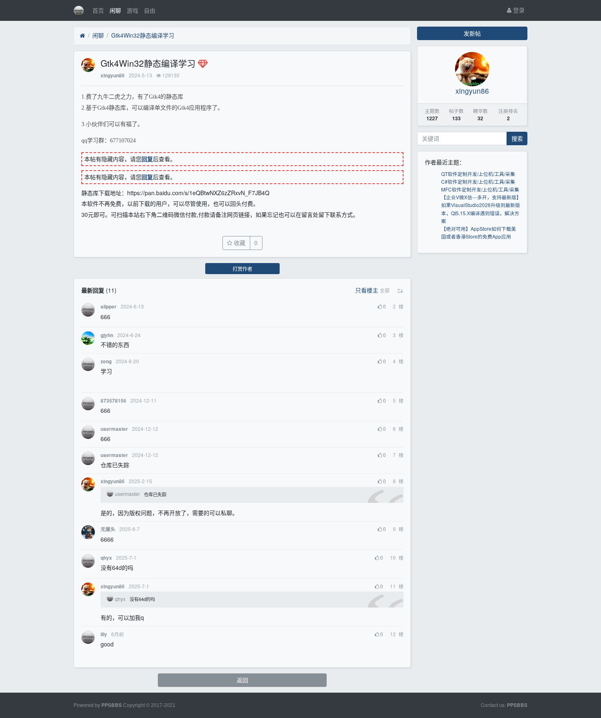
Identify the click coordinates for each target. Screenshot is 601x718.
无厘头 (108, 529)
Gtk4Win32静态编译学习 (142, 35)
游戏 (132, 10)
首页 (98, 10)
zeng (106, 361)
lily (104, 634)
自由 (149, 10)
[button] (385, 290)
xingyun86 (113, 75)
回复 (147, 159)
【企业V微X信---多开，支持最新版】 (481, 197)
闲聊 (115, 10)
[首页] (82, 35)
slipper (109, 306)
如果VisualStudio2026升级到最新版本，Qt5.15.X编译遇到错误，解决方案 (480, 212)
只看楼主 (366, 290)
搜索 (517, 138)
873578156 (113, 400)
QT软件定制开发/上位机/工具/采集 (478, 173)
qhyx (106, 557)
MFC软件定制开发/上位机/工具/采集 (480, 189)
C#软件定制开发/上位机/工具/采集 (478, 181)
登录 (518, 10)
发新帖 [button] (472, 33)
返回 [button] (242, 680)
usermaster (114, 428)
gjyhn (107, 335)
